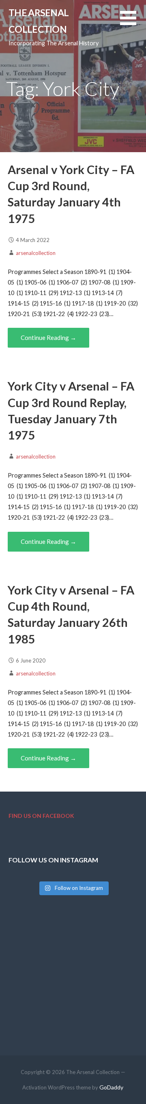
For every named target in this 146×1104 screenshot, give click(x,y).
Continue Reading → (48, 337)
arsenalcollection (36, 253)
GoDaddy (111, 1087)
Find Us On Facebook (41, 815)
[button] (133, 23)
